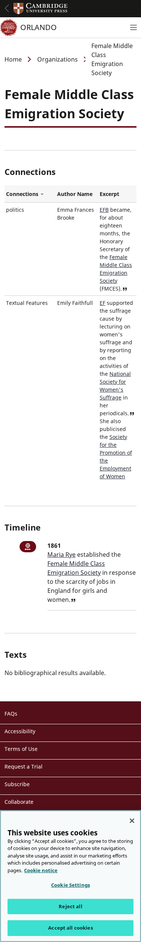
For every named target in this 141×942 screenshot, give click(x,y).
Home (13, 59)
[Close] (132, 820)
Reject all (70, 906)
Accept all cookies (70, 927)
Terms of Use (21, 748)
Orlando (38, 27)
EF (102, 302)
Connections (30, 194)
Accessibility (20, 731)
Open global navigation (7, 8)
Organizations (57, 59)
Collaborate (19, 801)
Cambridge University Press (41, 8)
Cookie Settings (70, 885)
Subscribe (17, 784)
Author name (74, 193)
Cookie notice (41, 870)
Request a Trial (23, 766)
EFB (104, 209)
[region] (70, 876)
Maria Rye (61, 554)
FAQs (11, 713)
